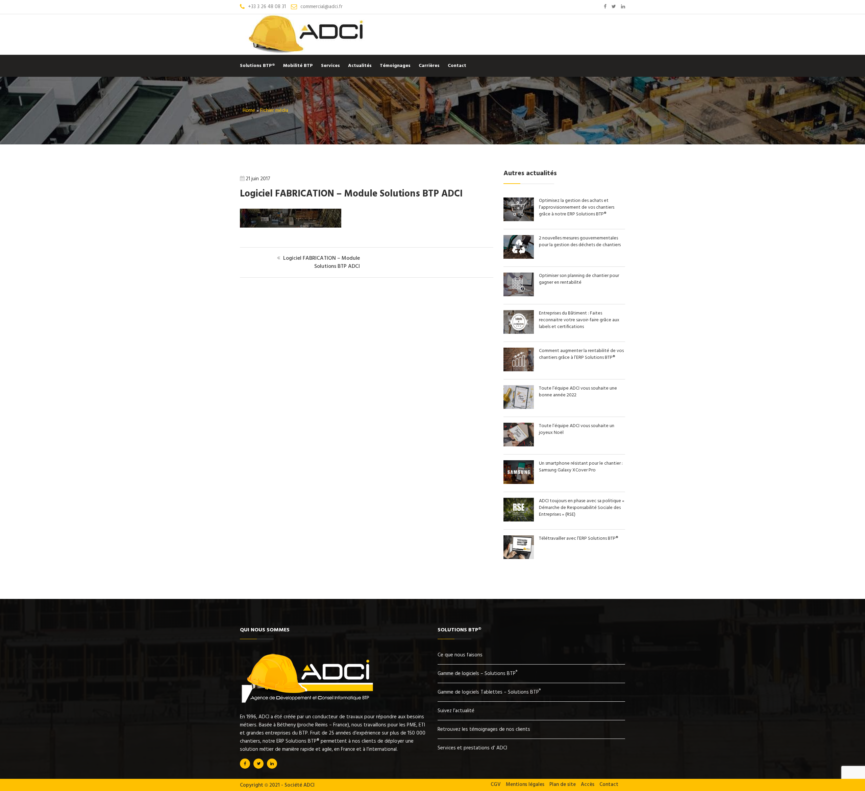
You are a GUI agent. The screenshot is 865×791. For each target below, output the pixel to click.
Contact (457, 66)
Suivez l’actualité (456, 711)
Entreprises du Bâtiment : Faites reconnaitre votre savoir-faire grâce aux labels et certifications (579, 320)
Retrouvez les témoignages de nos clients (484, 729)
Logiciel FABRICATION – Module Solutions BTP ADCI (351, 194)
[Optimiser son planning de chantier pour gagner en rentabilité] (521, 295)
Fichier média (274, 111)
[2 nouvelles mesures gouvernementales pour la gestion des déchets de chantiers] (521, 257)
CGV (496, 785)
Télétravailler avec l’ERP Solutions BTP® (578, 538)
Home (249, 111)
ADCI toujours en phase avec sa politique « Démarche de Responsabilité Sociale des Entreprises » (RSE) (581, 507)
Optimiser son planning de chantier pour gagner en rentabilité (579, 279)
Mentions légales (525, 785)
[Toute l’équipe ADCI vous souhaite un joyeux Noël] (521, 445)
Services (330, 66)
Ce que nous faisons (460, 655)
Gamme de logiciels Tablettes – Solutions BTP (489, 692)
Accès (587, 785)
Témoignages (395, 66)
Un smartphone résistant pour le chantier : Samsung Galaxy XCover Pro (581, 467)
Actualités (360, 66)
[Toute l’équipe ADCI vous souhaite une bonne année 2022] (521, 407)
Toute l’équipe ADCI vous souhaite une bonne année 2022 (578, 392)
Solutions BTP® (257, 66)
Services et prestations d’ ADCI (472, 748)
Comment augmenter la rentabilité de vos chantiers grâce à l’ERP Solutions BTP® (581, 354)
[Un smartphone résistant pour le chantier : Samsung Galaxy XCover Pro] (521, 483)
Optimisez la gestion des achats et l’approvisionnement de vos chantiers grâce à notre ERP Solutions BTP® (576, 207)
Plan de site (562, 785)
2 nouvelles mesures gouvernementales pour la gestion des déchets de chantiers (580, 241)
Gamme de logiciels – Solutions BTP (477, 674)
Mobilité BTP (298, 66)
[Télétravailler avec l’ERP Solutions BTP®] (521, 558)
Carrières (429, 66)
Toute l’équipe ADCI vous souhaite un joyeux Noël (576, 429)
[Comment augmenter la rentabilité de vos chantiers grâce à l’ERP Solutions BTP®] (521, 370)
